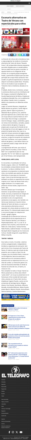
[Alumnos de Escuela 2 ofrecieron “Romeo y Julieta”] (4, 309)
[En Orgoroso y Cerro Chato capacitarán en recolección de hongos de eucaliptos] (4, 317)
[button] (29, 3)
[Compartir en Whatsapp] (20, 55)
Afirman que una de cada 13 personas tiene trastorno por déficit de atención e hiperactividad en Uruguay (18, 326)
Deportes (3, 384)
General (3, 379)
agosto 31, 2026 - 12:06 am (14, 311)
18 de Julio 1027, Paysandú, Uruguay (21, 437)
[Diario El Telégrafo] (15, 0)
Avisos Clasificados (20, 6)
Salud (2, 396)
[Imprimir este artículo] (17, 55)
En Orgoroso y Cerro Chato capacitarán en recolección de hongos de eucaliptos (16, 317)
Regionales (3, 389)
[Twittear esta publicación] (12, 55)
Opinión (3, 419)
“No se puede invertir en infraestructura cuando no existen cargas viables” (18, 345)
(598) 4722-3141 (6, 438)
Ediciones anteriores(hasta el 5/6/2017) (5, 426)
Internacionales (4, 399)
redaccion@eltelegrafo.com (16, 438)
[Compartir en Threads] (28, 55)
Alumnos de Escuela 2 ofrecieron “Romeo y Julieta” (17, 309)
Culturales (3, 404)
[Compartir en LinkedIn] (14, 55)
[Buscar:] (15, 9)
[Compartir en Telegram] (22, 55)
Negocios (3, 411)
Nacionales (3, 386)
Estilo (2, 406)
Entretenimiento (4, 413)
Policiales (3, 382)
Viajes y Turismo (5, 401)
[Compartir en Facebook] (9, 55)
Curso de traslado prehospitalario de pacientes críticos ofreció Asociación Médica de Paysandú (19, 336)
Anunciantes (25, 438)
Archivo (3, 423)
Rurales (3, 393)
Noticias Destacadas (5, 421)
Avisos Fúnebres (10, 6)
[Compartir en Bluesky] (25, 55)
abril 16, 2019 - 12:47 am (8, 25)
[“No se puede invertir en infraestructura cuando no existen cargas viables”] (4, 345)
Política (3, 391)
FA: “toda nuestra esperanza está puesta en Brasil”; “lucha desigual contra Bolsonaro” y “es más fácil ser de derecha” (18, 355)
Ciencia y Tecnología (5, 408)
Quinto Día (3, 415)
